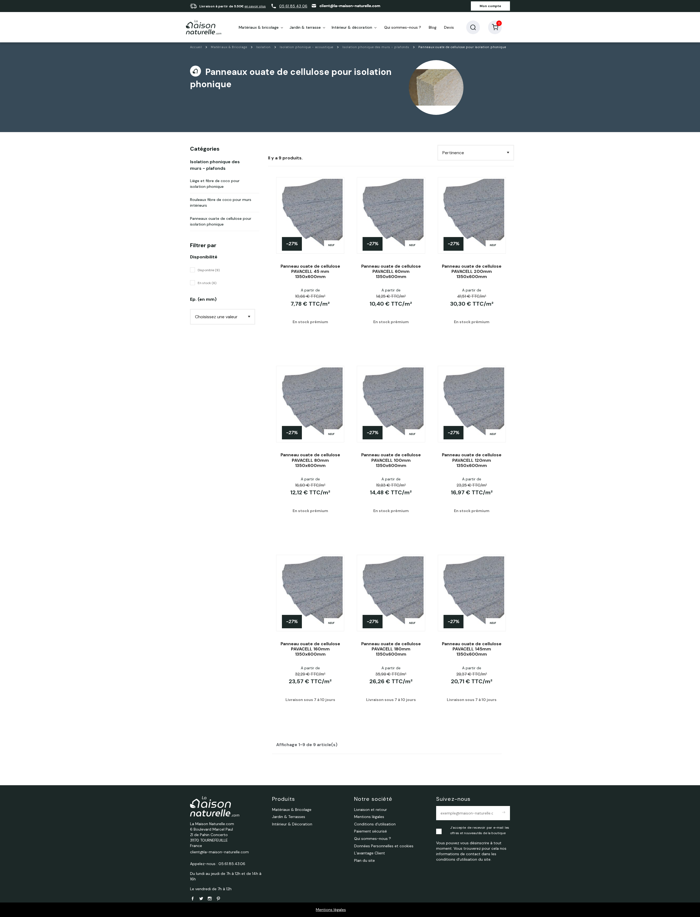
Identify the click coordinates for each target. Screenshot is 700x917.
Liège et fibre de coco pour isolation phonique (215, 183)
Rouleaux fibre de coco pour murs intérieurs (220, 202)
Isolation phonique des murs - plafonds (215, 165)
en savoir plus (255, 6)
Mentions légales (331, 909)
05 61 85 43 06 (293, 6)
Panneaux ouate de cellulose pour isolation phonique (220, 221)
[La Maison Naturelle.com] (203, 27)
